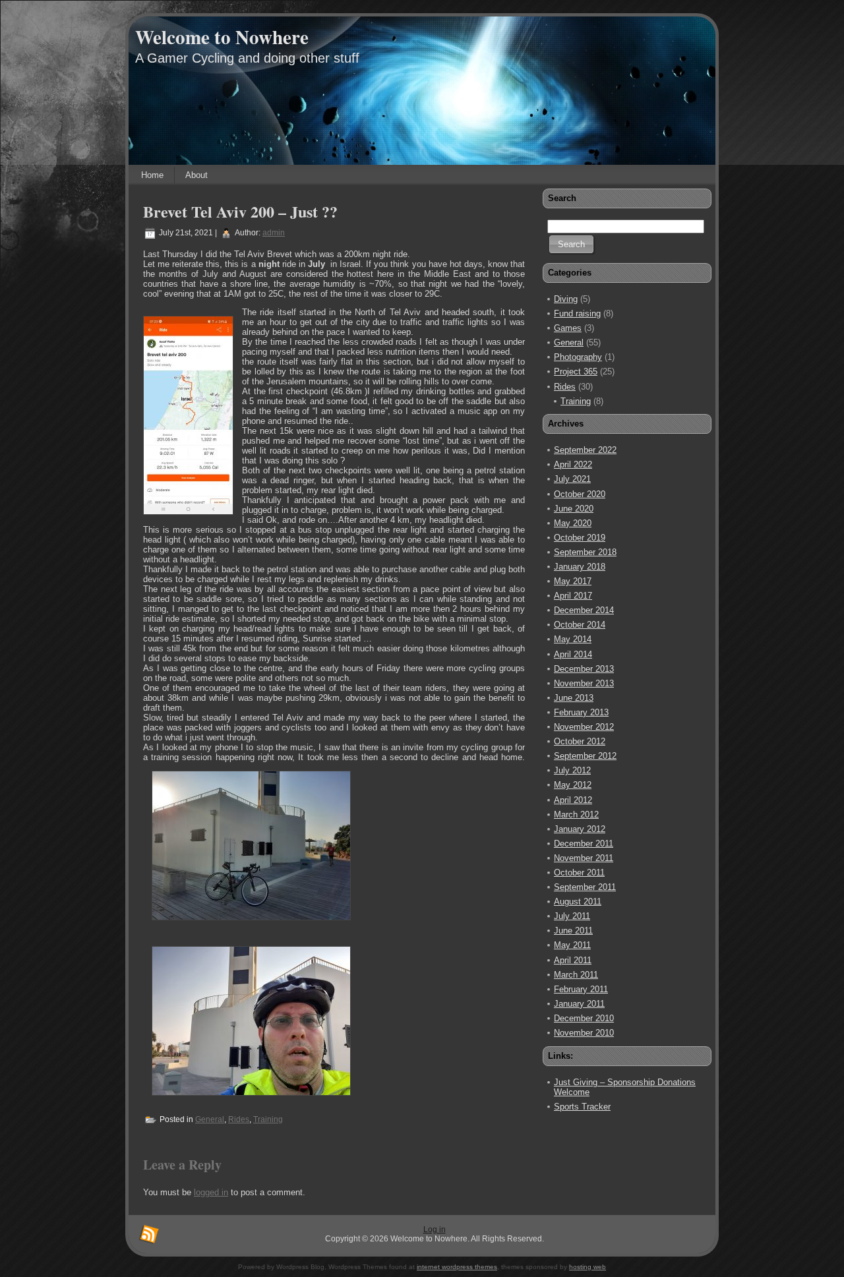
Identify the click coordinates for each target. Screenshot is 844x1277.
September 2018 (585, 552)
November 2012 (584, 727)
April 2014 (573, 654)
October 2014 (579, 625)
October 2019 (579, 538)
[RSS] (149, 1235)
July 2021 (572, 479)
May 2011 (572, 945)
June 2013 (573, 698)
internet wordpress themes (457, 1266)
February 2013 (581, 712)
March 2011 (576, 975)
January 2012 (579, 829)
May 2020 (572, 523)
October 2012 (579, 741)
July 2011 (572, 916)
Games (568, 328)
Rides (238, 1119)
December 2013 (584, 669)
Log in (434, 1229)
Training (268, 1119)
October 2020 (579, 494)
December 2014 (584, 610)
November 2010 (584, 1033)
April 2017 (573, 596)
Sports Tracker (582, 1107)
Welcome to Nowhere (222, 37)
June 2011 (573, 930)
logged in (211, 1192)
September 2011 (585, 887)
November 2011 (583, 858)
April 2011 (572, 960)
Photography (578, 357)
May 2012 (572, 785)
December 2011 (583, 843)
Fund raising (577, 313)
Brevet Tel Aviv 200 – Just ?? (240, 211)
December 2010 (584, 1018)
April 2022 (573, 464)
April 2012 (573, 800)
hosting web (587, 1266)
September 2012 (585, 756)
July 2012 (572, 770)
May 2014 (572, 639)
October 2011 (579, 872)
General (209, 1119)
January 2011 (579, 1004)
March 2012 (576, 814)
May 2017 (572, 581)
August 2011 (577, 901)
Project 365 (575, 371)
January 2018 (579, 567)
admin (273, 232)
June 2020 (573, 509)
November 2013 (584, 683)
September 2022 (585, 450)
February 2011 (581, 989)
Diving (566, 299)
